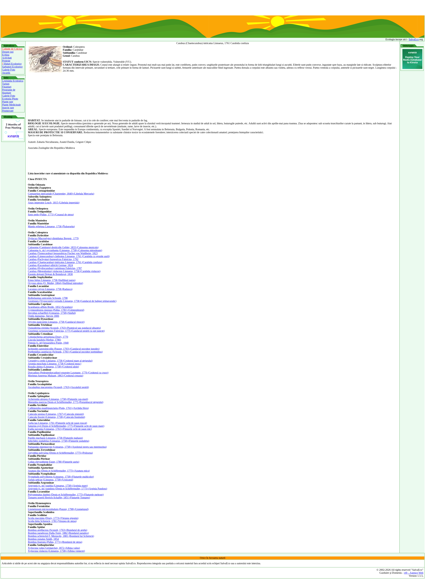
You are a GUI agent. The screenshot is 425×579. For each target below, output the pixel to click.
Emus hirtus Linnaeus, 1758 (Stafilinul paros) (51, 280)
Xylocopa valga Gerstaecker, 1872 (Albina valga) (54, 548)
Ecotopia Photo (10, 98)
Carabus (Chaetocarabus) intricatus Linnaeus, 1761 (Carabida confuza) (65, 262)
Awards (6, 72)
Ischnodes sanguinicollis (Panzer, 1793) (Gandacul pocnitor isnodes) (63, 348)
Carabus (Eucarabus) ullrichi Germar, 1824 (50, 265)
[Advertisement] (212, 7)
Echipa (5, 54)
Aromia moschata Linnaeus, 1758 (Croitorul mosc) (54, 363)
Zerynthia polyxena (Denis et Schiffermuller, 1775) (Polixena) (60, 452)
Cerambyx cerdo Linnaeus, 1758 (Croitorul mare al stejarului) (60, 360)
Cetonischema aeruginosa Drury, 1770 (48, 336)
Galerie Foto (8, 69)
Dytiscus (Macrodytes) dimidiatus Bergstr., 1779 (53, 238)
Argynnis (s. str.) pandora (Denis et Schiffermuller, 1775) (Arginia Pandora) (67, 488)
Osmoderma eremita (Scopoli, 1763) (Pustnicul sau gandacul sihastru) (64, 327)
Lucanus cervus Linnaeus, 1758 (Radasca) (50, 289)
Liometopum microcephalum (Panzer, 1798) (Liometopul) (58, 509)
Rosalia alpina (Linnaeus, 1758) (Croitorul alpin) (53, 366)
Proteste (6, 60)
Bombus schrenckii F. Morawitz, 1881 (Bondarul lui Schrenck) (61, 536)
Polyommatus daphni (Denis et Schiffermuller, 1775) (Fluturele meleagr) (66, 494)
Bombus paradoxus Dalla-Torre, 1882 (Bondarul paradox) (58, 533)
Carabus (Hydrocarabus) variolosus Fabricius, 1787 (55, 268)
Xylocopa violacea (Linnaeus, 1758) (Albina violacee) (56, 551)
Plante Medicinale (11, 104)
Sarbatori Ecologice (12, 66)
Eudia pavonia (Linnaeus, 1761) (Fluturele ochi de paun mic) (60, 429)
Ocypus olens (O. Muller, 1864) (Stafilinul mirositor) (55, 283)
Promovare (7, 110)
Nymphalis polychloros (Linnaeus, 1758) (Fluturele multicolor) (61, 476)
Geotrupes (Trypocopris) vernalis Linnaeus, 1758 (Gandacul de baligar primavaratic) (72, 301)
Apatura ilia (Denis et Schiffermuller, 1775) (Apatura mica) (59, 470)
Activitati (7, 57)
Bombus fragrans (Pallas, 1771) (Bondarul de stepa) (55, 542)
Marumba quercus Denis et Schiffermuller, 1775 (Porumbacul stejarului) (65, 402)
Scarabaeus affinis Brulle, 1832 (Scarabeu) (50, 307)
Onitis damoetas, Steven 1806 (43, 316)
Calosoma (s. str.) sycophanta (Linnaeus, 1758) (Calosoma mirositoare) (65, 250)
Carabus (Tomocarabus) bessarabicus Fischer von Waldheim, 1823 (63, 253)
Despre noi (7, 51)
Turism (5, 83)
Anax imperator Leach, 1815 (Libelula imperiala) (53, 202)
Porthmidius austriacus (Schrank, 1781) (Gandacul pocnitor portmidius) (65, 351)
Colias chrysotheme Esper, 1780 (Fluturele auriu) (53, 461)
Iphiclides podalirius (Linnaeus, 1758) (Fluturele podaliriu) (58, 440)
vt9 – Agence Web (413, 572)
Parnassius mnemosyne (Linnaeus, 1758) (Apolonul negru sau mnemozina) (67, 446)
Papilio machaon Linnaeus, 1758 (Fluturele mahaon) (55, 437)
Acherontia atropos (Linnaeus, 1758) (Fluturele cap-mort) (58, 399)
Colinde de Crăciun (12, 48)
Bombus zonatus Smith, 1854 (43, 539)
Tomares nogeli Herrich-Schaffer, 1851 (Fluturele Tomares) (59, 497)
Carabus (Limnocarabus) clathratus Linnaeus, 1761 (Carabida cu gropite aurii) (69, 256)
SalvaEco (414, 39)
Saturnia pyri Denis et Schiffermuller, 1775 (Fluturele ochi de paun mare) (66, 426)
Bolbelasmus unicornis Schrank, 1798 (48, 298)
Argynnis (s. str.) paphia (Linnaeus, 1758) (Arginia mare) (58, 485)
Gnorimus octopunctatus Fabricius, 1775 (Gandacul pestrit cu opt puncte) (66, 330)
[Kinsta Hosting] (13, 139)
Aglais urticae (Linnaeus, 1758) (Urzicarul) (50, 479)
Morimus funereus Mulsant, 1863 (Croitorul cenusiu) (55, 375)
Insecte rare (8, 107)
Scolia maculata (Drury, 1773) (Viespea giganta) (53, 518)
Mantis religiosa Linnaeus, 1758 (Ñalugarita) (51, 226)
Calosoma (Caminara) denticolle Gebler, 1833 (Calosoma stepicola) (63, 247)
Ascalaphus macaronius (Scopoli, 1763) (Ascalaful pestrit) (58, 387)
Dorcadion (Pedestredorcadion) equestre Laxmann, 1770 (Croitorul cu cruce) (68, 372)
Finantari (6, 86)
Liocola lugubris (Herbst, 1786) (44, 339)
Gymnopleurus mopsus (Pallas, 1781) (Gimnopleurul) (56, 310)
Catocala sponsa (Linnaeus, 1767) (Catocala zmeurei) (56, 414)
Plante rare (7, 101)
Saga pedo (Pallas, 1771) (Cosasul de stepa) (51, 214)
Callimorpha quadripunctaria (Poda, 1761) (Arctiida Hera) (58, 408)
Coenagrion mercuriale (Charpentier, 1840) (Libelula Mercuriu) (61, 193)
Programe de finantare (8, 91)
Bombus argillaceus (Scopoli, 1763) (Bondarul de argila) (57, 530)
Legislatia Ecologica (12, 80)
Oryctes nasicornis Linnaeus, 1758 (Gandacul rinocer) (56, 321)
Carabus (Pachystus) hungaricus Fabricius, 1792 (53, 259)
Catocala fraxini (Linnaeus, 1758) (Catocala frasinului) (56, 417)
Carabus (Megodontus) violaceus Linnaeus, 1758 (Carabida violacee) (64, 271)
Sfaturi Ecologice (12, 63)
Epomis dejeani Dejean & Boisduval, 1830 (50, 274)
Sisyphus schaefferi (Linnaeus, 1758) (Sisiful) (52, 313)
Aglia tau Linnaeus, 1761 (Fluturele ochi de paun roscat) (57, 423)
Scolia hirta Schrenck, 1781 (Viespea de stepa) (52, 521)
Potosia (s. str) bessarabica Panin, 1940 (48, 342)
